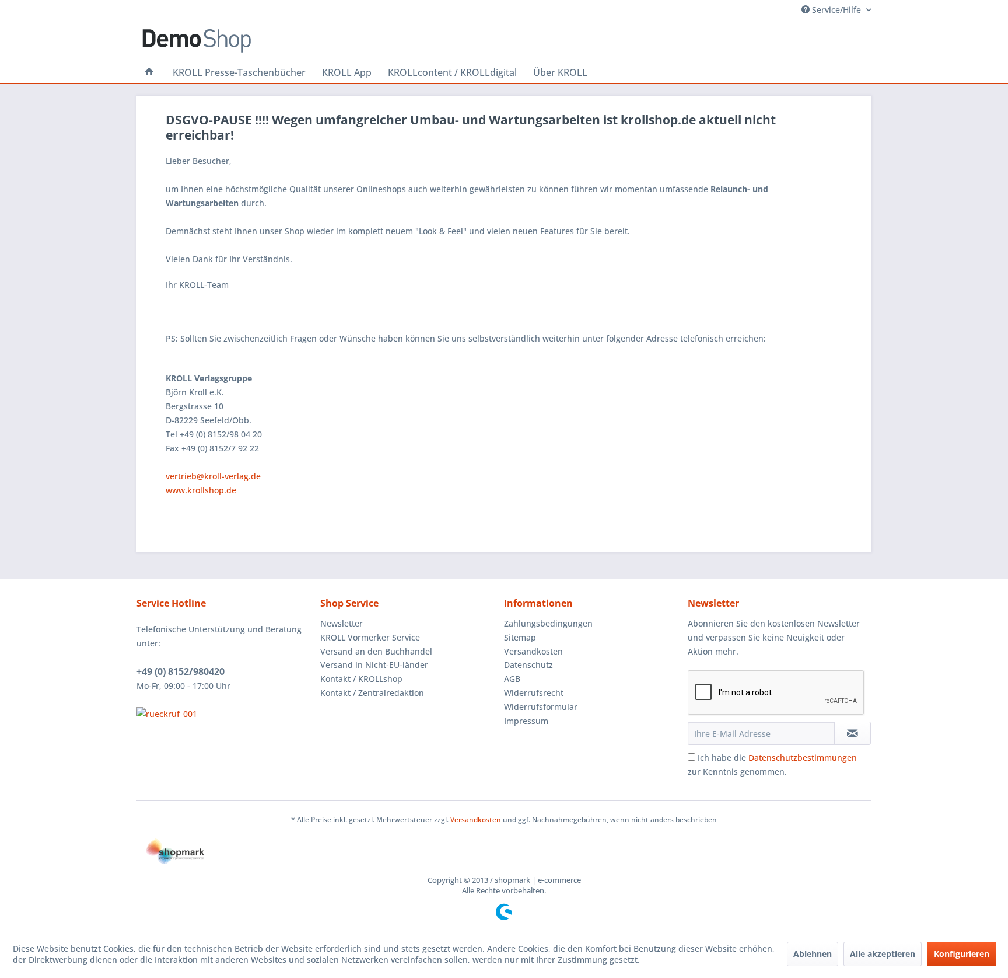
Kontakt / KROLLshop (361, 678)
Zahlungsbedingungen (548, 623)
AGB (512, 678)
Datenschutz (528, 664)
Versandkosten (533, 651)
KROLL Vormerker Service (370, 637)
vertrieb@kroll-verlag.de (213, 476)
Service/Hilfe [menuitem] (836, 9)
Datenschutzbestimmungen (802, 757)
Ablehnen (812, 953)
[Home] (149, 72)
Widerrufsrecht (534, 692)
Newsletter (341, 623)
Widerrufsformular (541, 706)
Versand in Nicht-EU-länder (374, 664)
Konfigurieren (961, 953)
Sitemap (520, 637)
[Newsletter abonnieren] (852, 733)
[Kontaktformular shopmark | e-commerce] (504, 851)
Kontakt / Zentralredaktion (372, 692)
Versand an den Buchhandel (376, 651)
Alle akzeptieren (882, 953)
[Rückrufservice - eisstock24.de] (225, 714)
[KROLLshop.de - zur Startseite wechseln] (196, 40)
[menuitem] (149, 72)
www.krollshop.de (201, 490)
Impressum (526, 720)
